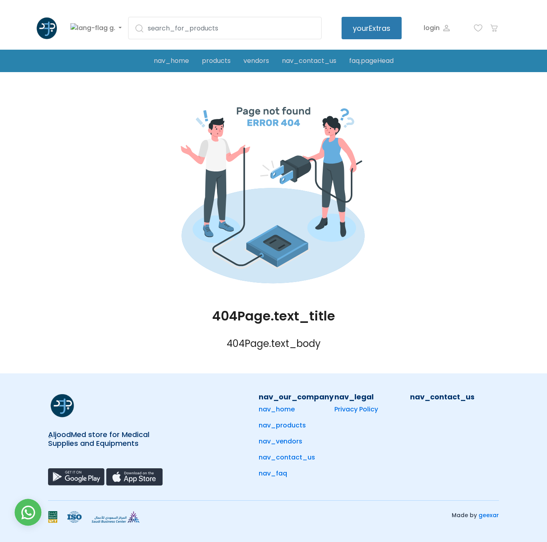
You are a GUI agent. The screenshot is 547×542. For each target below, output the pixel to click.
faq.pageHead (371, 60)
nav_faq (273, 473)
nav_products (282, 425)
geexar (489, 515)
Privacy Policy (356, 409)
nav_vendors (280, 441)
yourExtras (371, 28)
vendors (256, 60)
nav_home (171, 60)
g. (112, 27)
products (216, 60)
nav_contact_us (309, 60)
